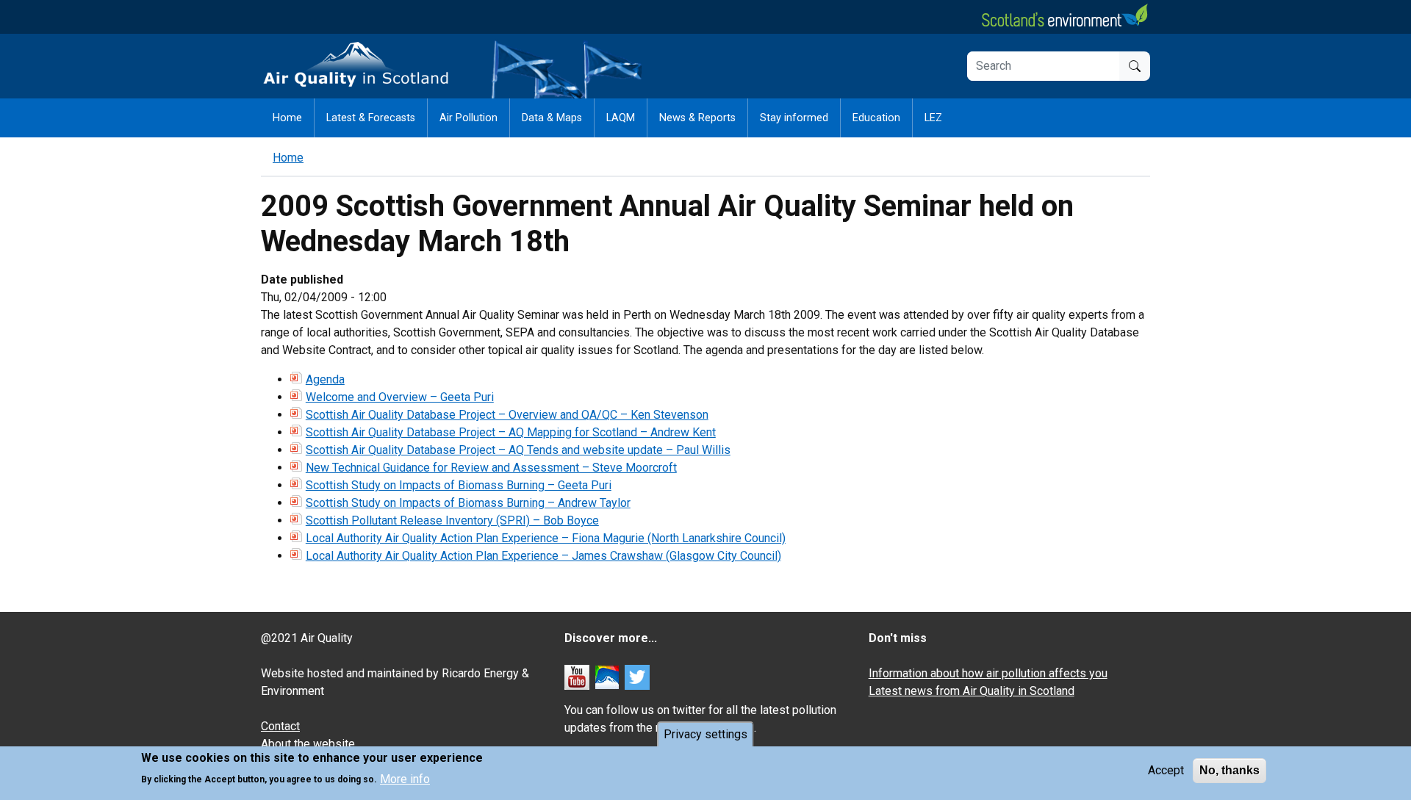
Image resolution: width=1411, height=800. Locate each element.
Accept (1166, 770)
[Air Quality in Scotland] (356, 65)
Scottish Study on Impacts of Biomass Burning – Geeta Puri (458, 485)
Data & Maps (552, 118)
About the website (308, 744)
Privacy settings (705, 734)
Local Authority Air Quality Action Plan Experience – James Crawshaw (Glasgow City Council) (543, 556)
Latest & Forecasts (370, 118)
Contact (280, 726)
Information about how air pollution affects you (988, 673)
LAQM (620, 118)
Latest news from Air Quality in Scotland (971, 691)
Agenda (325, 379)
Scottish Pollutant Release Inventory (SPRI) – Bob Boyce (452, 520)
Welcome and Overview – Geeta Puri (400, 397)
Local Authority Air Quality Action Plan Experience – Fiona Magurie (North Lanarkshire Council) (546, 538)
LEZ (933, 118)
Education (876, 118)
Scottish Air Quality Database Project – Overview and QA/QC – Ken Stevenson (507, 415)
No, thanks (1229, 770)
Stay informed (794, 118)
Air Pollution (468, 118)
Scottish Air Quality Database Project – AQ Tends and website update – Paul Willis (518, 450)
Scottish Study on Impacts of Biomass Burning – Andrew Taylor (468, 503)
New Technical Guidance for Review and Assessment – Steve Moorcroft (491, 468)
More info (405, 778)
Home (287, 118)
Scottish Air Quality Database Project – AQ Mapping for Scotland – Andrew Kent (511, 432)
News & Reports (697, 118)
